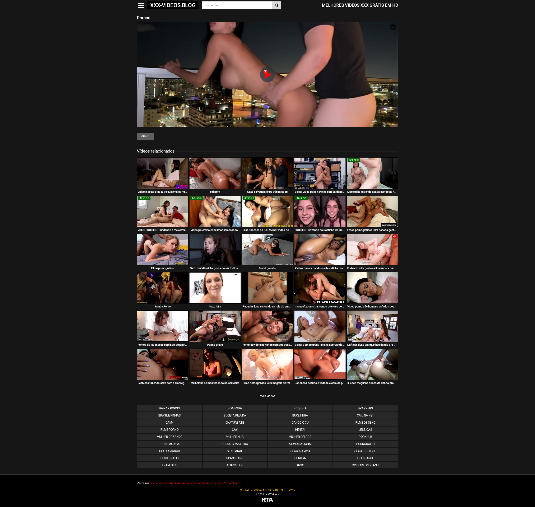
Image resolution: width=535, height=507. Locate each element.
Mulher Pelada (300, 436)
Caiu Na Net (365, 415)
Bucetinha (300, 415)
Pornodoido (365, 444)
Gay (235, 429)
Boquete (300, 408)
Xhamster (235, 465)
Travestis (169, 465)
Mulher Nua (235, 436)
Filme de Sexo (365, 422)
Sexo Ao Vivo (300, 451)
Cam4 (170, 422)
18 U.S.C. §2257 (285, 490)
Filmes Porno (222, 483)
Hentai (300, 429)
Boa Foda (235, 408)
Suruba (300, 458)
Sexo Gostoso (365, 451)
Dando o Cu (300, 422)
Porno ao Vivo (169, 444)
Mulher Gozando (169, 436)
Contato (245, 490)
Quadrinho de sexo (187, 483)
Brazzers (365, 408)
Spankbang (234, 458)
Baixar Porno (169, 408)
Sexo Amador (169, 451)
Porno (237, 483)
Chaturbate (234, 422)
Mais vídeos (267, 396)
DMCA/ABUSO (262, 490)
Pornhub (365, 436)
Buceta (168, 483)
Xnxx (300, 465)
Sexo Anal (235, 451)
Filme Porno (169, 429)
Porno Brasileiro (235, 444)
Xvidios (206, 483)
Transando (365, 458)
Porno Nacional (300, 444)
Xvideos (156, 483)
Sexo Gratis (169, 458)
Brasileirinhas (169, 415)
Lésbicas (365, 429)
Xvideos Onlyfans (365, 465)
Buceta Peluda (235, 415)
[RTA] (267, 500)
